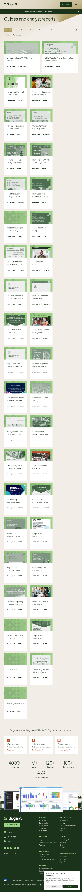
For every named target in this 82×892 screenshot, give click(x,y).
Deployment (64, 820)
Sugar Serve (43, 828)
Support (41, 857)
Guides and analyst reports (48, 842)
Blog (40, 840)
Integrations (63, 828)
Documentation (44, 854)
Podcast (41, 845)
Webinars (63, 859)
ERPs (61, 831)
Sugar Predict (43, 823)
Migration (63, 823)
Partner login (43, 874)
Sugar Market (43, 826)
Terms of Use (29, 880)
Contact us (10, 832)
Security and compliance (68, 826)
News (61, 845)
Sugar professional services (48, 859)
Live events (63, 857)
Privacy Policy (40, 880)
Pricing (9, 841)
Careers (62, 848)
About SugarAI (64, 840)
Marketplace (43, 831)
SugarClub (63, 862)
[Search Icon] (76, 30)
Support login (11, 837)
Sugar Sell (42, 820)
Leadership (63, 842)
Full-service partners (46, 868)
